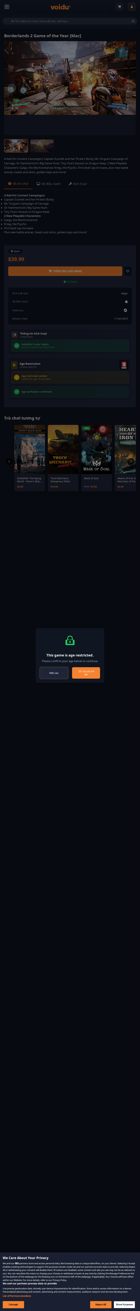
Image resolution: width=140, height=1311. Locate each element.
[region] (70, 1281)
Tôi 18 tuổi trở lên (86, 673)
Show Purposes (124, 1304)
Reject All (100, 1304)
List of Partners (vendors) (17, 1296)
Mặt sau (54, 673)
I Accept (13, 1304)
